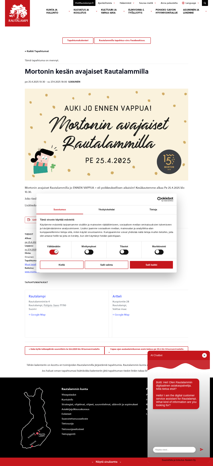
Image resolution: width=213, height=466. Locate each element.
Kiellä (62, 264)
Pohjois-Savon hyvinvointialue (166, 11)
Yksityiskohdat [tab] (106, 209)
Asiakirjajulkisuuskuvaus (75, 409)
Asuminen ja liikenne (191, 11)
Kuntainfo (67, 399)
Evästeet (66, 413)
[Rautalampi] (17, 13)
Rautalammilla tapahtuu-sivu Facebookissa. (122, 40)
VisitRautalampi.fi (84, 3)
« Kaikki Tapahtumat (37, 51)
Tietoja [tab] (153, 209)
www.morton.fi (32, 271)
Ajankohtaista (105, 3)
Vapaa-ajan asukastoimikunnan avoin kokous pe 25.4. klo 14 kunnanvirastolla (146, 350)
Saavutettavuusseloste (75, 418)
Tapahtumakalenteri (77, 40)
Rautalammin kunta (75, 389)
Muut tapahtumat (34, 264)
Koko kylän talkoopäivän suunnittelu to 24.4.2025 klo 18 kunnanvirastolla (64, 349)
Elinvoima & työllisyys (136, 11)
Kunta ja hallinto (52, 11)
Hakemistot (125, 3)
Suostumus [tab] (59, 209)
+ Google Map (37, 314)
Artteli (117, 296)
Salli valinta (106, 264)
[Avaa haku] (205, 3)
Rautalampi (37, 296)
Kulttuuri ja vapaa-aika (109, 11)
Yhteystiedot (69, 394)
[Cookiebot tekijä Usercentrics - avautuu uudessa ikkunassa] (159, 199)
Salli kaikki (151, 264)
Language (191, 3)
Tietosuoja (68, 423)
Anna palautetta (169, 3)
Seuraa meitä (146, 3)
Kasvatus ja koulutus (81, 11)
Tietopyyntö (68, 434)
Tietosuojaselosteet (73, 429)
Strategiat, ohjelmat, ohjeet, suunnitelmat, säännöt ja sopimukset (100, 404)
